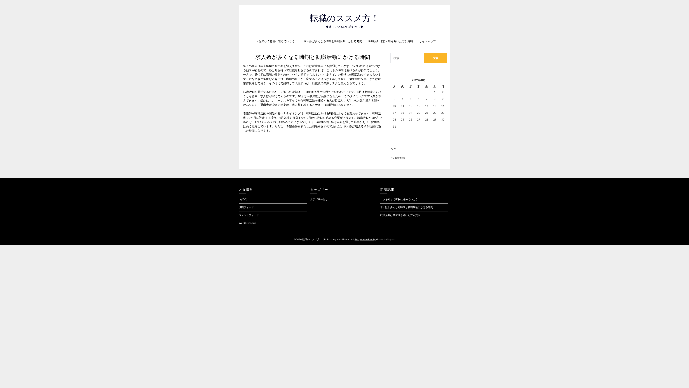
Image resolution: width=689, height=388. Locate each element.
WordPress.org (247, 222)
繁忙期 (402, 158)
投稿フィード (246, 207)
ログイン (244, 199)
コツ (392, 158)
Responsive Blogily (365, 239)
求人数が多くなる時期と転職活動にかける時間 (333, 41)
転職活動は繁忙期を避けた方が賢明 (391, 41)
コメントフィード (249, 215)
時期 (397, 158)
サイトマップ (427, 41)
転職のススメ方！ (344, 18)
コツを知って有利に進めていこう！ (275, 41)
